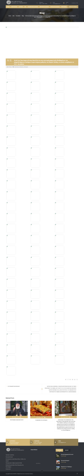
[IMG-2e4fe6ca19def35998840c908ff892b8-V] (66, 184)
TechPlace (31, 473)
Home (9, 15)
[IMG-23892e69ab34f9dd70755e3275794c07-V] (66, 119)
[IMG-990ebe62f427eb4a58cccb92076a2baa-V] (42, 162)
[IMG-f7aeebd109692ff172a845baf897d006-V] (18, 108)
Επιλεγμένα (26, 66)
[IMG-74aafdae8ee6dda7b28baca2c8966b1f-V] (66, 337)
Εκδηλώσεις (21, 66)
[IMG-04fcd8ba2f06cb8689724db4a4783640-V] (66, 348)
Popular (59, 450)
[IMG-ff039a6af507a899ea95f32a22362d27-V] (18, 173)
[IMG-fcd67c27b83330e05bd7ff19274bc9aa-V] (18, 184)
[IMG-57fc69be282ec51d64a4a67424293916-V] (42, 250)
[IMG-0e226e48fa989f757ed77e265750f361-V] (18, 316)
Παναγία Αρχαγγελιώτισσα (67, 454)
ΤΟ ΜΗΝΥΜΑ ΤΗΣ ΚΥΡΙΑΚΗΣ (41, 420)
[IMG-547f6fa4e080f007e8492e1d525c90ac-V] (42, 195)
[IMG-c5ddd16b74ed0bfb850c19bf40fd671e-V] (66, 140)
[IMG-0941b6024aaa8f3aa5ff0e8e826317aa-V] (18, 348)
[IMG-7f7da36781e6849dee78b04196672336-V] (18, 140)
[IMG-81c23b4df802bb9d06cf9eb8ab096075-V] (42, 173)
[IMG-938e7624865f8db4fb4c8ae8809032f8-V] (18, 195)
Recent (67, 450)
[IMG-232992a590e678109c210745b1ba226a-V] (18, 75)
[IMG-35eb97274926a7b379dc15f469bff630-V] (18, 119)
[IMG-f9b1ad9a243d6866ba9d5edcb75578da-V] (42, 348)
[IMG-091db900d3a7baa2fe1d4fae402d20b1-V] (66, 195)
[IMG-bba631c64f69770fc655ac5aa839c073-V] (42, 86)
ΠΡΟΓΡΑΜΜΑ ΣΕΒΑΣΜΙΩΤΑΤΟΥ (16, 419)
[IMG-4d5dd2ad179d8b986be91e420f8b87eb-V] (42, 140)
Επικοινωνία (8, 469)
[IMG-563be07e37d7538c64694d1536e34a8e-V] (42, 75)
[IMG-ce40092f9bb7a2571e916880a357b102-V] (66, 206)
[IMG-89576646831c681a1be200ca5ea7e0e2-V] (18, 86)
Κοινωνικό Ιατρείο (9, 457)
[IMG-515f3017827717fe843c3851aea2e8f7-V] (42, 184)
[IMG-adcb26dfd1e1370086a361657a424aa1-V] (18, 130)
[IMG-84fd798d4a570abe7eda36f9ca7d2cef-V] (18, 239)
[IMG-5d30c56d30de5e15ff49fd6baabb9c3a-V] (66, 305)
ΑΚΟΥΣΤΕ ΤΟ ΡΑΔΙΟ (73, 6)
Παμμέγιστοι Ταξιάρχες (66, 466)
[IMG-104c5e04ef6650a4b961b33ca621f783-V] (42, 305)
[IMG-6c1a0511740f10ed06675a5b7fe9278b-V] (18, 370)
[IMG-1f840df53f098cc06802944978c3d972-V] (66, 130)
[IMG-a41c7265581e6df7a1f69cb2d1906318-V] (66, 283)
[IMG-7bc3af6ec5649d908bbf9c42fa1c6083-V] (66, 250)
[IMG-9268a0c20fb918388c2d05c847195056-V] (42, 316)
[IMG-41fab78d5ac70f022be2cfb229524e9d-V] (18, 283)
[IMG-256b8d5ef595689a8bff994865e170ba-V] (18, 327)
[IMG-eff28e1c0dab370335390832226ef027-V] (18, 305)
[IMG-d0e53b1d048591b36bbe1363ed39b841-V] (42, 151)
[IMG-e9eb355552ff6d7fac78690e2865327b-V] (42, 239)
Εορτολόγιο (38, 463)
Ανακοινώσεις (16, 66)
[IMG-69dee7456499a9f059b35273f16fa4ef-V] (18, 337)
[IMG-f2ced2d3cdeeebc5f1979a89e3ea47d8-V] (42, 337)
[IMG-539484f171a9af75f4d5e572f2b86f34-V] (42, 217)
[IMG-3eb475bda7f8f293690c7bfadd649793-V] (18, 97)
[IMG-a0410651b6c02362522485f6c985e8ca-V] (66, 272)
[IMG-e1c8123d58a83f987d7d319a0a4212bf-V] (42, 97)
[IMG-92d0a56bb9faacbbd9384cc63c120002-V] (18, 228)
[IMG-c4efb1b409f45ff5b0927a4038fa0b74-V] (66, 327)
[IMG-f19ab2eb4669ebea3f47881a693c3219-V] (18, 294)
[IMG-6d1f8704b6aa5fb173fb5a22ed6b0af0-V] (42, 283)
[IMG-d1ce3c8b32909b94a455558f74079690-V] (42, 327)
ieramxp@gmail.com (56, 3)
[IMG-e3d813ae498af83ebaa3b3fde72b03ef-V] (42, 294)
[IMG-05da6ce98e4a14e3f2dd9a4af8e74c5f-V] (18, 162)
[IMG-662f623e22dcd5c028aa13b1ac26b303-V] (18, 261)
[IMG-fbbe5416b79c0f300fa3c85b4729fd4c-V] (66, 162)
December (18, 15)
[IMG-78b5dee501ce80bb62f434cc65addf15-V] (42, 119)
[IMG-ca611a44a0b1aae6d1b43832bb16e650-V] (66, 359)
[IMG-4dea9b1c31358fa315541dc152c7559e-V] (42, 359)
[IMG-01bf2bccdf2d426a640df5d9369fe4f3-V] (66, 75)
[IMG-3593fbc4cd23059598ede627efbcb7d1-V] (66, 97)
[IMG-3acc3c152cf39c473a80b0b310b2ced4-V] (66, 228)
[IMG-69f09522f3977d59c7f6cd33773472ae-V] (42, 261)
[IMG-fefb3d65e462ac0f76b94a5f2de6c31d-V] (66, 108)
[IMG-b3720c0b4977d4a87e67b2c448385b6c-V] (18, 359)
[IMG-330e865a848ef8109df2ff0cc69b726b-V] (66, 239)
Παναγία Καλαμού (65, 460)
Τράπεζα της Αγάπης (10, 454)
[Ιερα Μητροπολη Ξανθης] (16, 2)
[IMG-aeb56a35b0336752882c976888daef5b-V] (42, 228)
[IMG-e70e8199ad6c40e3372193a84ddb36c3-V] (66, 151)
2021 (13, 15)
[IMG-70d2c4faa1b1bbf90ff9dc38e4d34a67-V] (18, 272)
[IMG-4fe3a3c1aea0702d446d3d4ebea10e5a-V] (42, 130)
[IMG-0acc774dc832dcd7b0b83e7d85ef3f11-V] (66, 294)
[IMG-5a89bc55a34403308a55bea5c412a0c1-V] (42, 206)
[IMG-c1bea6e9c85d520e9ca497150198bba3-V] (66, 173)
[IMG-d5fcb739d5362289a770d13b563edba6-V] (18, 151)
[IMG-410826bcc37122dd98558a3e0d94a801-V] (42, 108)
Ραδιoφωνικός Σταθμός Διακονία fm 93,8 (14, 463)
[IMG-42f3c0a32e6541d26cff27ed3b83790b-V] (66, 261)
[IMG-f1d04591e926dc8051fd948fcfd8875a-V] (18, 217)
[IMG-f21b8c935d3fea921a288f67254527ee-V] (66, 217)
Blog (23, 15)
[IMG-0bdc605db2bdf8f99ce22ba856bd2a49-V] (18, 206)
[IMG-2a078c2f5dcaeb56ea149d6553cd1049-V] (66, 316)
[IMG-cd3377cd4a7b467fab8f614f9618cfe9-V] (66, 86)
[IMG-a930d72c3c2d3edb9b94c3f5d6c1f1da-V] (42, 272)
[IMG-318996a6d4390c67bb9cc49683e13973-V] (18, 250)
